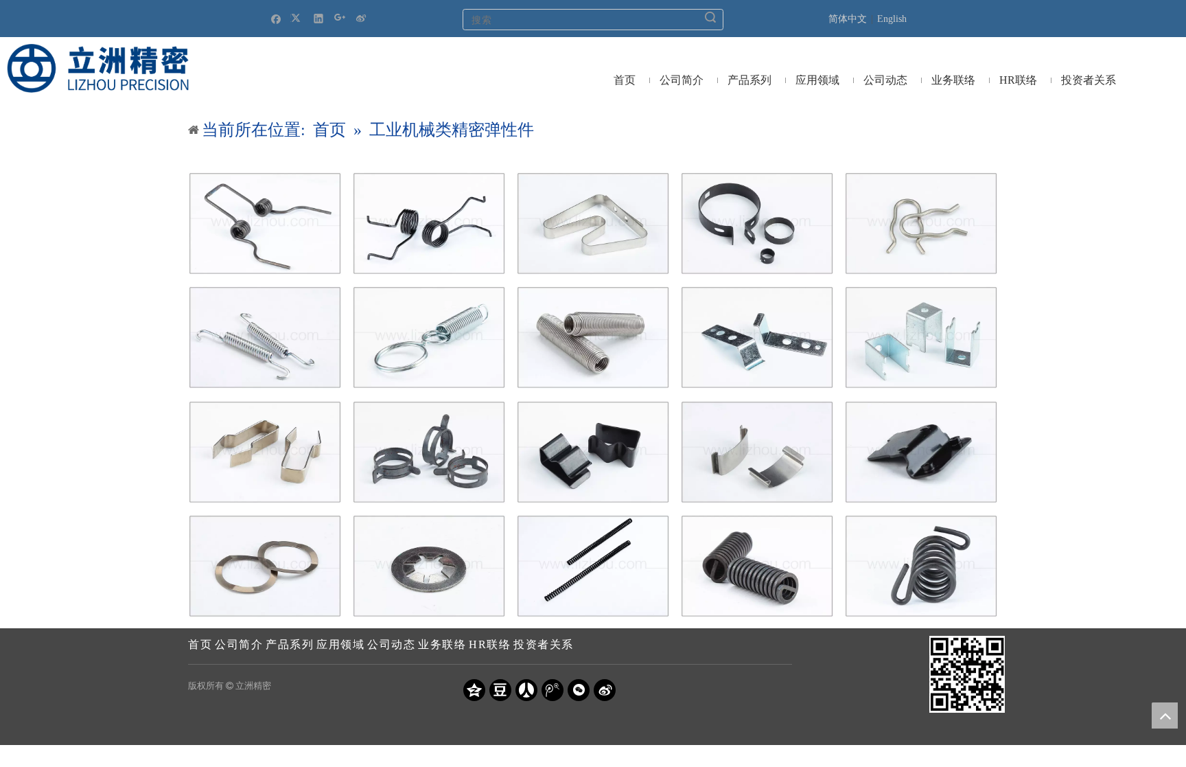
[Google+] (340, 18)
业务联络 (442, 644)
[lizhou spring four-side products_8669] (757, 223)
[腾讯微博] (552, 690)
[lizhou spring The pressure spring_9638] (593, 337)
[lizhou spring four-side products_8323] (593, 223)
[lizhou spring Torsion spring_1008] (429, 223)
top (1165, 715)
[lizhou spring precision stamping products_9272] (265, 566)
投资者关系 (543, 644)
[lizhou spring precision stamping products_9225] (921, 452)
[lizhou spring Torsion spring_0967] (921, 566)
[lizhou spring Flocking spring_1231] (593, 566)
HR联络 (490, 644)
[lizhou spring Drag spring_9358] (757, 566)
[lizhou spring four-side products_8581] (757, 337)
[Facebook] (276, 18)
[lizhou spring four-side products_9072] (265, 452)
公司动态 (391, 644)
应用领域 (340, 644)
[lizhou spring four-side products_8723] (593, 452)
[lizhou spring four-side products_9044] (921, 223)
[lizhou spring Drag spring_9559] (429, 337)
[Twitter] (297, 18)
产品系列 (290, 644)
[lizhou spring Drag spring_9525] (265, 337)
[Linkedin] (318, 18)
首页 (200, 644)
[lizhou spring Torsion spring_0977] (265, 223)
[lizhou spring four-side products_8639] (429, 452)
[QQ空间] (474, 690)
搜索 (710, 17)
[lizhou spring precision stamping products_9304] (429, 566)
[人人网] (526, 690)
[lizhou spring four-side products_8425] (757, 452)
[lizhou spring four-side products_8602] (921, 337)
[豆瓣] (500, 690)
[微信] (579, 690)
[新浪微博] (361, 18)
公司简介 (239, 644)
